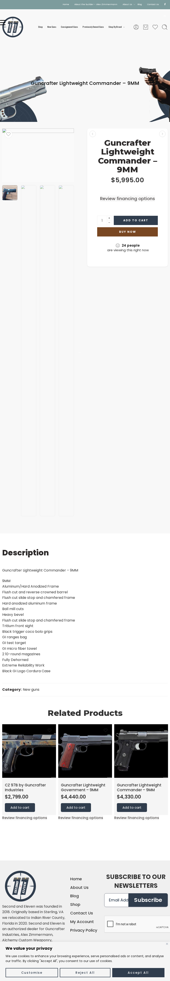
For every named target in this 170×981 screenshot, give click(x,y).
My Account (82, 921)
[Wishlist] (8, 134)
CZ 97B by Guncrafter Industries (25, 787)
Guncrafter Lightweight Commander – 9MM (139, 787)
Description (25, 553)
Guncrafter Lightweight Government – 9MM (83, 787)
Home (66, 4)
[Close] (167, 944)
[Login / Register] (136, 27)
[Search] (165, 27)
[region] (85, 961)
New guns (31, 689)
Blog (139, 4)
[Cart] (146, 27)
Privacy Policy (83, 930)
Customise (31, 972)
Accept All (138, 972)
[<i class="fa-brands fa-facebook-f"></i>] (165, 4)
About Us (127, 4)
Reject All (85, 972)
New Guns (51, 26)
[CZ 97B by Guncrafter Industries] (162, 134)
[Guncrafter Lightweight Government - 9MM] (92, 134)
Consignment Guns (69, 26)
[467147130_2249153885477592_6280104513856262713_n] (38, 155)
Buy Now (127, 232)
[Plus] (109, 218)
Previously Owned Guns (93, 26)
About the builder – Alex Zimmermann (95, 4)
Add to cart (135, 220)
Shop (40, 26)
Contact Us (153, 4)
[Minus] (109, 222)
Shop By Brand (115, 26)
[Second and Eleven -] (12, 27)
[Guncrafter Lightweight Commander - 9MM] (141, 751)
